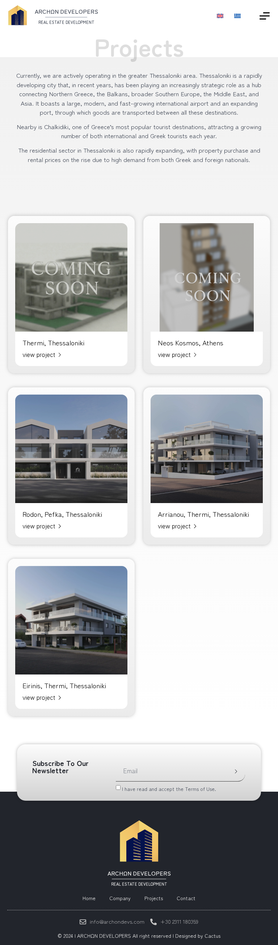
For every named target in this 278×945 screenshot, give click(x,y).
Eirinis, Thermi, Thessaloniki (64, 685)
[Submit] (236, 771)
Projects (153, 898)
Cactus (212, 935)
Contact (186, 898)
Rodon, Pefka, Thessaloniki (62, 514)
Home (89, 898)
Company (120, 898)
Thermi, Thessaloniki (53, 342)
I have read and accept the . (169, 788)
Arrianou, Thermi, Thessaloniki (203, 514)
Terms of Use (200, 788)
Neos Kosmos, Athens (190, 342)
